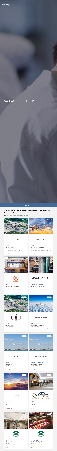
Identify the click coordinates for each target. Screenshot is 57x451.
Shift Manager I (34, 245)
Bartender (7, 401)
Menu (53, 3)
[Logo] (7, 4)
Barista (7, 440)
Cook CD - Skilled (35, 323)
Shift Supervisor (9, 245)
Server (7, 323)
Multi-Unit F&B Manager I (37, 284)
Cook (6, 284)
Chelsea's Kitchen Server (37, 362)
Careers (28, 205)
